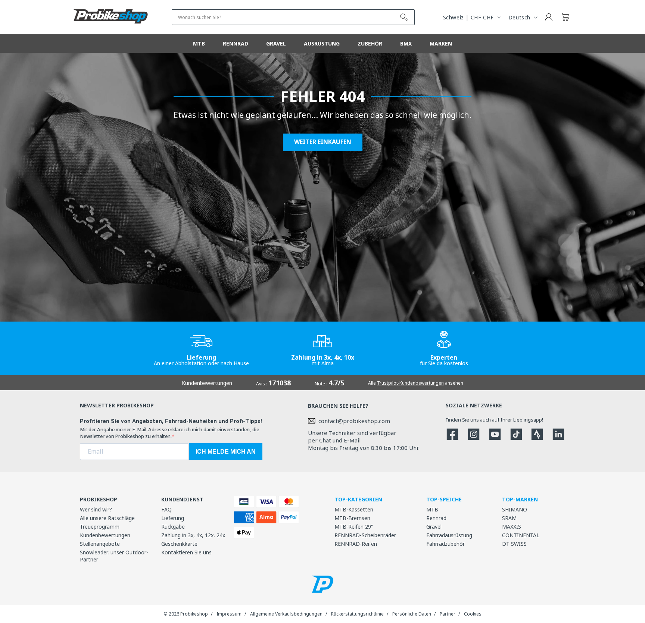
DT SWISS (514, 543)
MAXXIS (511, 526)
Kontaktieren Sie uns (186, 552)
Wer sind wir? (96, 509)
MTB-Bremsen (352, 518)
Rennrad (436, 518)
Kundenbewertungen (105, 535)
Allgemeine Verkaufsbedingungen (286, 614)
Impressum (229, 614)
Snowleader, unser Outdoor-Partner (114, 556)
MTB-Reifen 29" (353, 526)
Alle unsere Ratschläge (107, 518)
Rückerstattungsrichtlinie (357, 614)
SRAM (509, 518)
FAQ (166, 509)
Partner (447, 614)
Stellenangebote (100, 543)
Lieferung (172, 518)
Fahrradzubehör (445, 543)
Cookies (473, 614)
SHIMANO (514, 509)
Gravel (434, 526)
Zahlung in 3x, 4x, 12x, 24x (193, 535)
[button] (565, 17)
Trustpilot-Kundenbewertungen (410, 383)
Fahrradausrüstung (449, 535)
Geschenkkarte (179, 543)
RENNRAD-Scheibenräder (365, 535)
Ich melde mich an (226, 451)
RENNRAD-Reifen (355, 543)
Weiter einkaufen (322, 142)
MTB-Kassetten (353, 509)
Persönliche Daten (411, 614)
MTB (432, 509)
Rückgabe (173, 526)
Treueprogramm (99, 526)
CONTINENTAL (520, 535)
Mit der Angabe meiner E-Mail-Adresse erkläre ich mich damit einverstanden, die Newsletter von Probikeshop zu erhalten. (169, 432)
